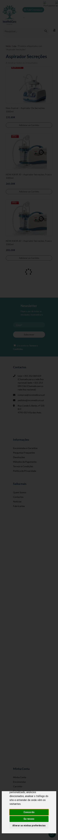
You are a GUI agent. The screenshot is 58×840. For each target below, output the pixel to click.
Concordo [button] (29, 812)
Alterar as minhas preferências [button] (29, 825)
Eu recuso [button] (29, 819)
